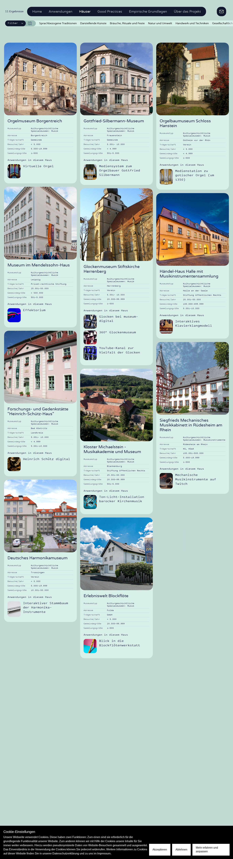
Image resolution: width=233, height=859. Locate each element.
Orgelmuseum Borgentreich (35, 121)
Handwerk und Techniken (192, 23)
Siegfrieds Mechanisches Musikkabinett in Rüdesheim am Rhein (191, 425)
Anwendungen (60, 11)
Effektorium (34, 310)
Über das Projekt (187, 11)
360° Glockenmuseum (117, 332)
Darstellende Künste (93, 23)
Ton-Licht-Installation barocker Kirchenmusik (121, 499)
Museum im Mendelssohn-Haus (39, 265)
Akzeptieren (159, 849)
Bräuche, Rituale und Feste (127, 23)
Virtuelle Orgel (38, 166)
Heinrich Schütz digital (46, 459)
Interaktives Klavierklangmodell (193, 323)
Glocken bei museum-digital (118, 319)
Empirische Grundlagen (148, 11)
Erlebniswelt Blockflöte (106, 596)
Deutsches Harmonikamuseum (38, 558)
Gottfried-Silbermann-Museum (114, 121)
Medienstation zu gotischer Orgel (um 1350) (194, 175)
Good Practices (109, 11)
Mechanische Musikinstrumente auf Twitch (195, 479)
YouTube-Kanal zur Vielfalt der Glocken (119, 350)
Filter (13, 23)
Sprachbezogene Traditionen (58, 23)
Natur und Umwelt (160, 23)
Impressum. (104, 853)
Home (37, 11)
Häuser (85, 11)
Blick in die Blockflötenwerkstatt (119, 643)
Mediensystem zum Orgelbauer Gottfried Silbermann (119, 170)
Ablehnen (181, 849)
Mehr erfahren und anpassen (207, 849)
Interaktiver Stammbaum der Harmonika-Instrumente (45, 607)
